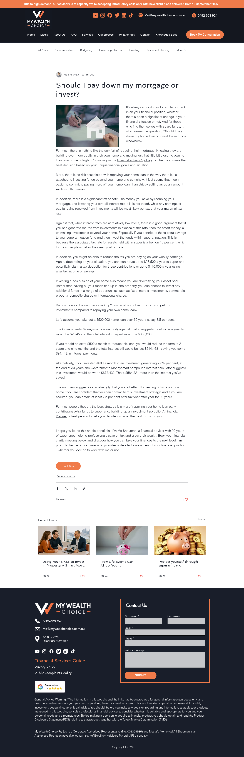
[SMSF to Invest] (64, 540)
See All (202, 519)
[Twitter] (58, 651)
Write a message (135, 650)
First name (131, 616)
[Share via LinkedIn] (75, 488)
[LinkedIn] (65, 651)
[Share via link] (84, 488)
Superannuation (64, 50)
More (180, 50)
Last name (174, 616)
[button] (44, 35)
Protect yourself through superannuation (178, 563)
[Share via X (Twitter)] (66, 488)
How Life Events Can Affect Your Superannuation (117, 563)
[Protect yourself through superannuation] (180, 540)
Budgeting (86, 50)
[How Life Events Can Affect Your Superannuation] (122, 540)
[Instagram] (44, 651)
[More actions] (186, 74)
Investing (134, 50)
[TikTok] (73, 651)
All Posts (43, 50)
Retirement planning (158, 50)
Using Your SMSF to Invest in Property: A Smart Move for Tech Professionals (63, 563)
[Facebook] (51, 651)
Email (128, 628)
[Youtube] (37, 651)
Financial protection (110, 50)
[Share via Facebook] (57, 488)
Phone (128, 638)
